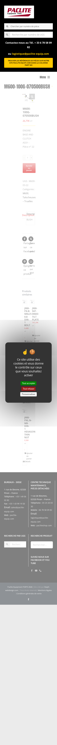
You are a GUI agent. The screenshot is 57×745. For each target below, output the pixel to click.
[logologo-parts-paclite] (19, 6)
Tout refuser (28, 389)
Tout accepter (28, 383)
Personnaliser (28, 394)
